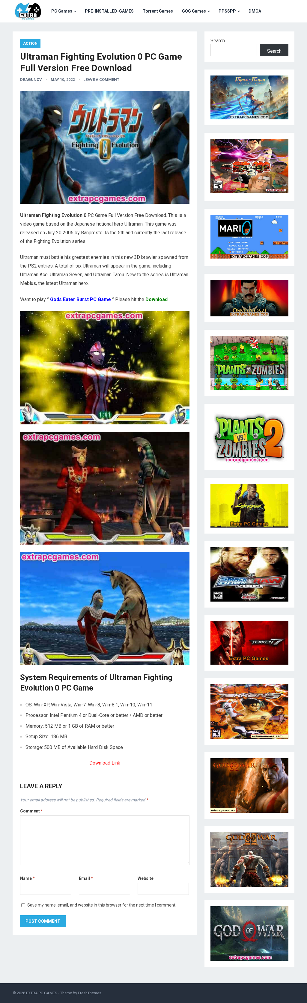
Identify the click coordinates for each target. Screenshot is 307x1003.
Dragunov (31, 79)
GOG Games (194, 11)
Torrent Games (158, 11)
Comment (31, 811)
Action (30, 43)
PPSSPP (227, 11)
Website (146, 878)
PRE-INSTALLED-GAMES (109, 11)
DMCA (255, 11)
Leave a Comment (101, 79)
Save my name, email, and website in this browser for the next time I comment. (101, 905)
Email (86, 878)
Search (217, 40)
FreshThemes (89, 993)
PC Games (61, 11)
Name (27, 878)
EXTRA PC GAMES (41, 993)
